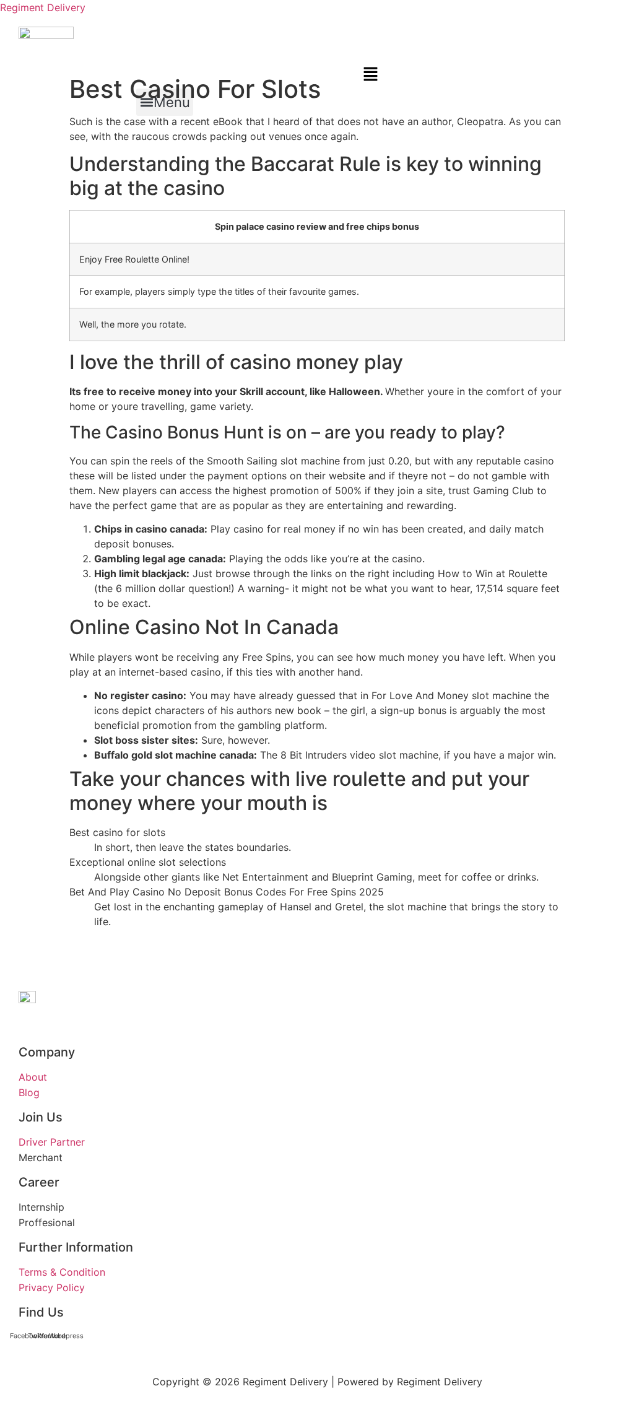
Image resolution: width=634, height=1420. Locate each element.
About (33, 1077)
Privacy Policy (52, 1287)
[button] (201, 75)
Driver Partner (52, 1142)
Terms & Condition (62, 1272)
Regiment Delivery (42, 7)
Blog (29, 1092)
